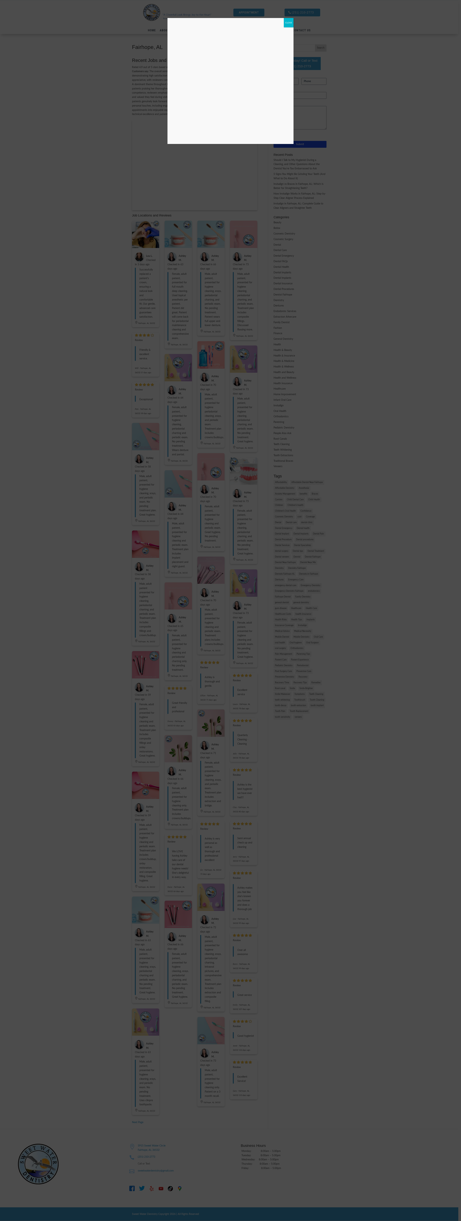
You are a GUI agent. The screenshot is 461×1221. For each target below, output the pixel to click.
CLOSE (288, 23)
